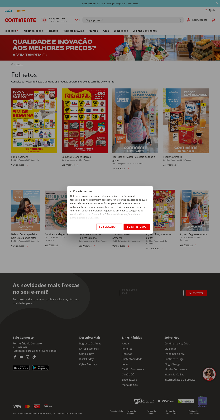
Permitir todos (136, 226)
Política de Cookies (87, 217)
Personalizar (107, 226)
